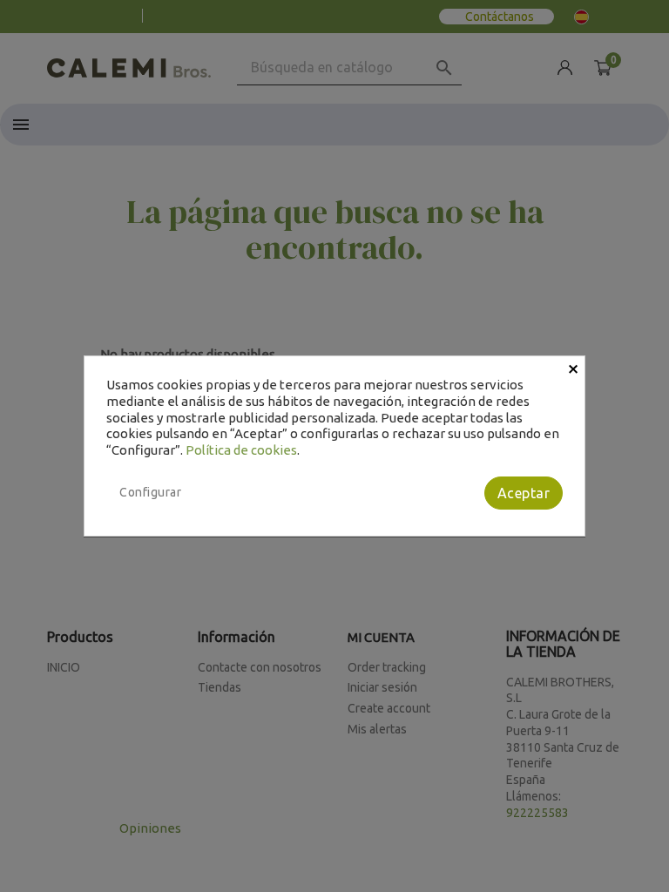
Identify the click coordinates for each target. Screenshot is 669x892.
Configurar (150, 492)
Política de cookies (241, 450)
